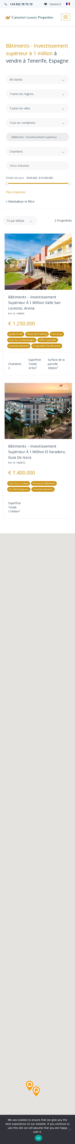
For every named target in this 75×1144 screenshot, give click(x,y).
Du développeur (19, 489)
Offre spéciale (47, 340)
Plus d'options (15, 192)
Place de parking (37, 334)
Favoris (55, 4)
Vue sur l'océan (18, 483)
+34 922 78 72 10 (20, 4)
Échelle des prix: (15, 178)
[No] (70, 1129)
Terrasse (56, 334)
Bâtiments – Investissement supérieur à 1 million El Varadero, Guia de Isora (37, 452)
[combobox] (37, 79)
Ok (38, 1138)
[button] (29, 1085)
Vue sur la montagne (22, 340)
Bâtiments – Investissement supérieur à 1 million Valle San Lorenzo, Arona (34, 303)
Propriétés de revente (47, 346)
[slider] (6, 183)
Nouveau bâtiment (44, 483)
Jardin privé (16, 334)
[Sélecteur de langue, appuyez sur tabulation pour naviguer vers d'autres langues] (68, 4)
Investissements (19, 346)
